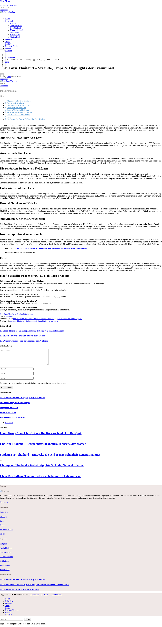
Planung (8, 39)
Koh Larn (4, 314)
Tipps (7, 41)
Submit (27, 619)
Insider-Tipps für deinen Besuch (18, 115)
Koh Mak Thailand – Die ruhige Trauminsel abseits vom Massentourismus (32, 331)
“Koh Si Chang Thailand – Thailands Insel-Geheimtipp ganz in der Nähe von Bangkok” (51, 248)
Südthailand (15, 37)
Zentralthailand (16, 25)
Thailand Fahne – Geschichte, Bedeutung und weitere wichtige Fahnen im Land (34, 584)
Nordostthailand (16, 30)
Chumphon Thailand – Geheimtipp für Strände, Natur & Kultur (42, 465)
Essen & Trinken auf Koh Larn (18, 110)
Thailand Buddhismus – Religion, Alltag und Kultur (22, 397)
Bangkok (13, 23)
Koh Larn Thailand (16, 314)
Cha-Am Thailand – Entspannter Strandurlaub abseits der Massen (43, 443)
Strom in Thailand (8, 412)
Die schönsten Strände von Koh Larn (20, 105)
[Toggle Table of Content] (2, 96)
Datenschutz (57, 594)
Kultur (8, 44)
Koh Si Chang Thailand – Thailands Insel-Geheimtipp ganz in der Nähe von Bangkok (47, 319)
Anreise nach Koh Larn (15, 103)
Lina (9, 76)
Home (7, 19)
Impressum (34, 594)
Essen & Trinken (12, 46)
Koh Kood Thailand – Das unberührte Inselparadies (22, 336)
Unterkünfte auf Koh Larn (16, 108)
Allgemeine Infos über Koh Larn (19, 101)
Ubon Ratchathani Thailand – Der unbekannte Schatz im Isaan (40, 476)
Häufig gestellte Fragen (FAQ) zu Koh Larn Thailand (26, 119)
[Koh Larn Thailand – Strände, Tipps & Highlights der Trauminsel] (8, 121)
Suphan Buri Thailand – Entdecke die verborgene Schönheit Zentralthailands (50, 454)
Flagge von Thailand (9, 407)
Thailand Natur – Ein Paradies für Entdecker (19, 589)
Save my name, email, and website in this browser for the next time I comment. (34, 383)
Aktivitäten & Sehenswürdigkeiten (19, 112)
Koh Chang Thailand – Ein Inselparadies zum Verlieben (24, 341)
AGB (46, 594)
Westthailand (15, 35)
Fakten (8, 48)
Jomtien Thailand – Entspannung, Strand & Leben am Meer (34, 321)
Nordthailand (15, 28)
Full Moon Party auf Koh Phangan (15, 403)
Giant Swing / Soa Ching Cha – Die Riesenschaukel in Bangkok (41, 433)
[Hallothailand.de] (7, 12)
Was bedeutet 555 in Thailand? (13, 417)
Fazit (9, 117)
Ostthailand (14, 32)
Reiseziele (9, 21)
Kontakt (8, 51)
